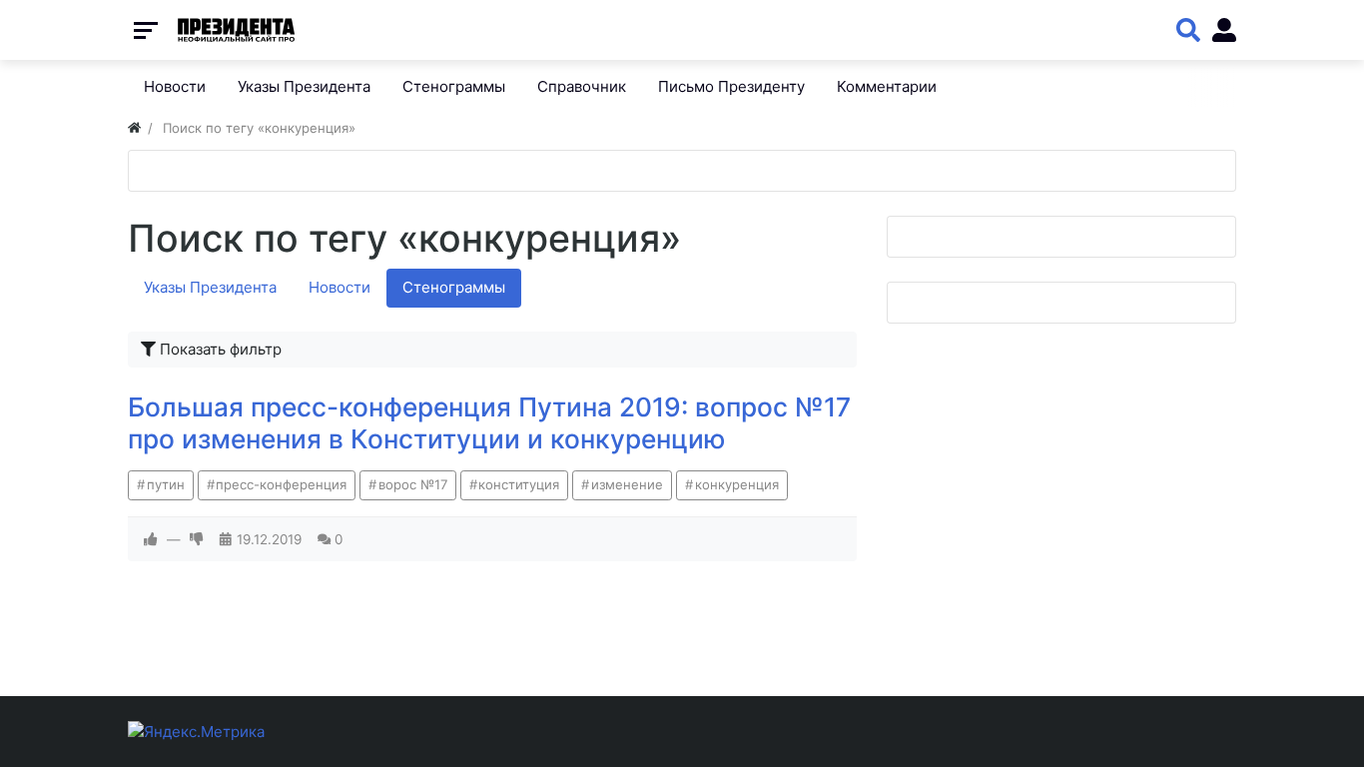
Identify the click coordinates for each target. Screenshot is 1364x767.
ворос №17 (412, 484)
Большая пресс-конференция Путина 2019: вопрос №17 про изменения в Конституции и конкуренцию (489, 422)
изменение (627, 484)
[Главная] (134, 128)
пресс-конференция (281, 484)
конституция (518, 484)
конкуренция (737, 484)
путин (166, 484)
